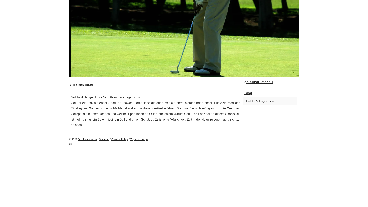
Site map (104, 139)
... (84, 125)
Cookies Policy (119, 139)
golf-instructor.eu (82, 84)
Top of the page (139, 139)
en (70, 143)
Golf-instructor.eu (87, 139)
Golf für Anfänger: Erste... (261, 101)
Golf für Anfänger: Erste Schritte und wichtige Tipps (105, 97)
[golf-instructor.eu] (184, 38)
